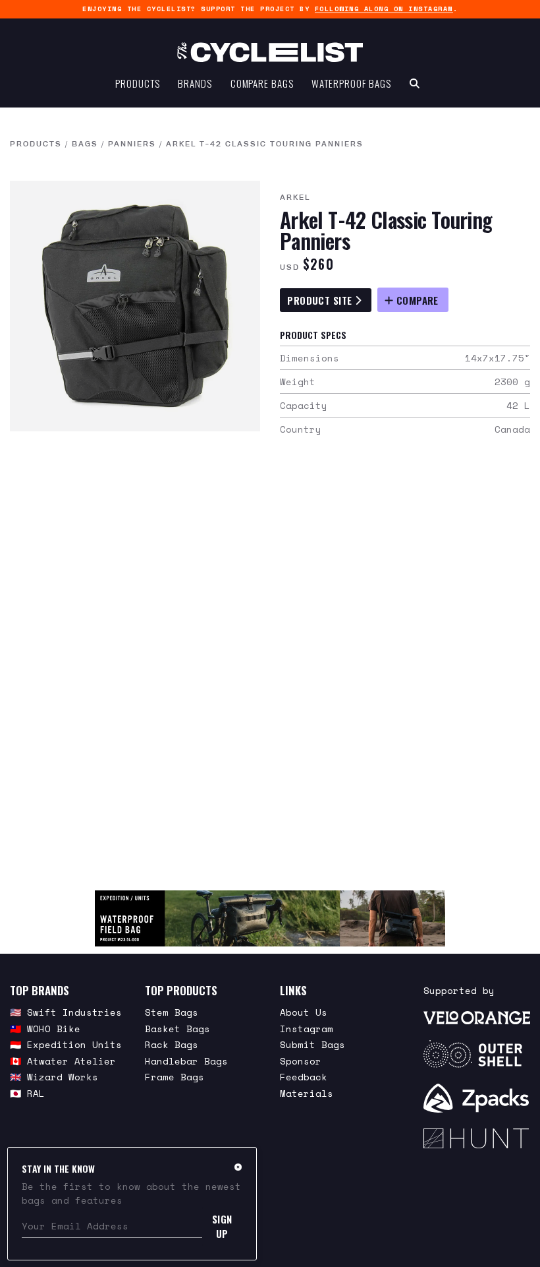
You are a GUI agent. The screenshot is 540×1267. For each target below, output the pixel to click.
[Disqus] (270, 671)
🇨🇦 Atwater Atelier (63, 1061)
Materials (306, 1093)
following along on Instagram (384, 9)
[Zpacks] (476, 1098)
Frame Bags (174, 1077)
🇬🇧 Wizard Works (54, 1077)
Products (137, 83)
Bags (85, 143)
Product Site (321, 300)
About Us (303, 1012)
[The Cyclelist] (270, 52)
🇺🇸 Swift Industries (66, 1012)
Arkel (295, 197)
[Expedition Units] (270, 918)
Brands (194, 83)
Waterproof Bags (351, 83)
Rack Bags (171, 1044)
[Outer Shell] (476, 1054)
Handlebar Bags (186, 1061)
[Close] (238, 1166)
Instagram (306, 1028)
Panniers (132, 143)
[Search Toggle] (414, 83)
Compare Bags (262, 83)
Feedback (303, 1077)
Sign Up (222, 1226)
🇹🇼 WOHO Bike (45, 1028)
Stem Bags (171, 1012)
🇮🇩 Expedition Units (66, 1044)
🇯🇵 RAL (27, 1093)
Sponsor (300, 1061)
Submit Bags (312, 1044)
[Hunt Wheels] (476, 1138)
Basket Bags (177, 1028)
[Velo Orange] (476, 1016)
